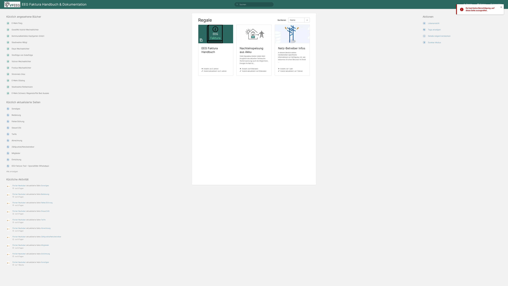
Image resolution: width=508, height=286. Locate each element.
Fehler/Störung (47, 203)
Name (292, 20)
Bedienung (45, 194)
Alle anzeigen (12, 171)
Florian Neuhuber (19, 186)
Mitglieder (45, 245)
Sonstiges (45, 186)
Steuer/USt (45, 211)
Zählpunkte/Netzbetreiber (51, 237)
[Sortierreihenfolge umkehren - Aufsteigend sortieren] (307, 20)
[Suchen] (237, 4)
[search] (254, 4)
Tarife (43, 220)
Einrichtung (45, 254)
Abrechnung (46, 228)
